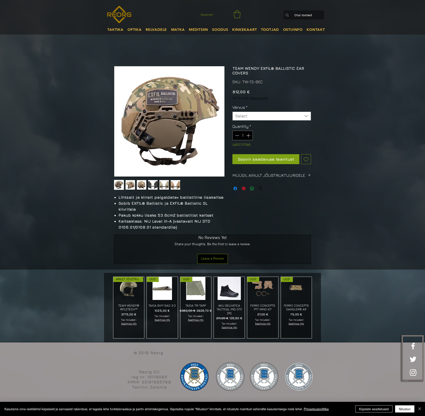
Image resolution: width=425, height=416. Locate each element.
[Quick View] (229, 288)
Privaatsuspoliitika (316, 409)
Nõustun (405, 409)
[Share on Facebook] (235, 188)
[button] (237, 14)
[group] (212, 307)
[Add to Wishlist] (306, 159)
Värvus (239, 107)
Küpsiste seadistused (374, 409)
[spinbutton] (242, 135)
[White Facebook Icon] (413, 346)
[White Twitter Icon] (413, 359)
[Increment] (248, 135)
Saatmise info (259, 98)
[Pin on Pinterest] (243, 188)
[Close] (419, 408)
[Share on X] (260, 188)
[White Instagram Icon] (413, 372)
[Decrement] (236, 135)
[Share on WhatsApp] (252, 188)
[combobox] (271, 116)
